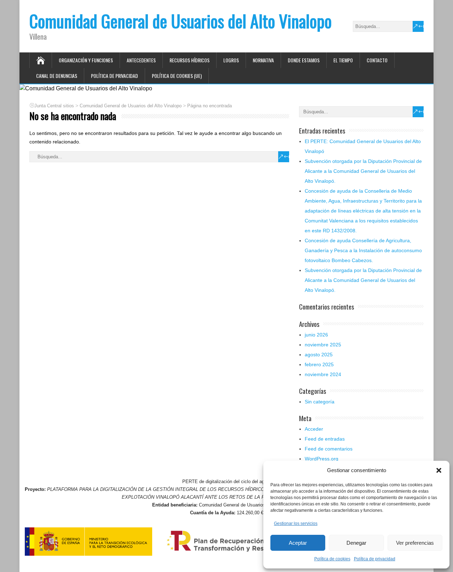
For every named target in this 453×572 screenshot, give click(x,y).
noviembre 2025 (323, 344)
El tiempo (343, 60)
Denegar (356, 543)
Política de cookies (332, 558)
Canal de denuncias (56, 75)
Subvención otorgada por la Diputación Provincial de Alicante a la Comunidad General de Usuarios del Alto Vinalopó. (363, 171)
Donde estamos (304, 60)
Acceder (314, 429)
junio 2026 (316, 335)
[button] (438, 470)
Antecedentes (141, 60)
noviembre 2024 (323, 374)
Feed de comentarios (328, 449)
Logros (231, 60)
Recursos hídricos (190, 60)
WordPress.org (321, 458)
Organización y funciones (86, 60)
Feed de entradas (325, 439)
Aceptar (298, 543)
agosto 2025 (319, 354)
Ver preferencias (415, 543)
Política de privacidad (374, 558)
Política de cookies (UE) (177, 75)
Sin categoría (319, 401)
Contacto (377, 60)
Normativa (263, 60)
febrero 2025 (319, 364)
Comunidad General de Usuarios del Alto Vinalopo (180, 20)
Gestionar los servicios (295, 523)
